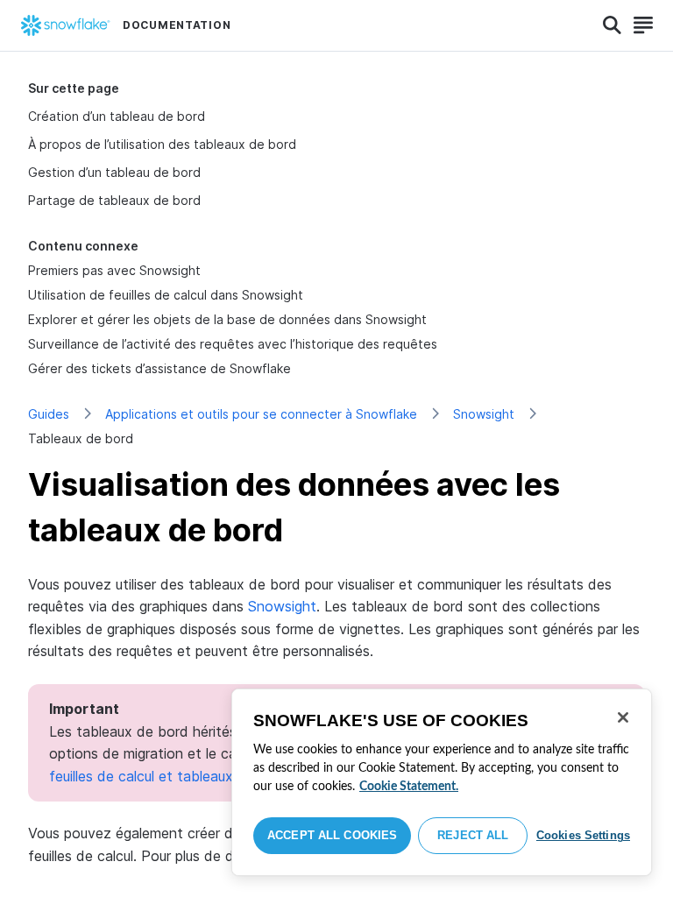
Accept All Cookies (332, 835)
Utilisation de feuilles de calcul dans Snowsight (165, 294)
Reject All (472, 835)
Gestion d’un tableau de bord (114, 172)
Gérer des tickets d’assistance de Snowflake (159, 368)
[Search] (612, 25)
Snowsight (483, 413)
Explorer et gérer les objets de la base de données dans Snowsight (227, 319)
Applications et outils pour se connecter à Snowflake (261, 413)
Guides (48, 413)
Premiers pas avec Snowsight (114, 270)
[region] (441, 782)
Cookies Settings (583, 835)
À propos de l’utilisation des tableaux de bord (162, 144)
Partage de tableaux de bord (114, 200)
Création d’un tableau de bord (116, 116)
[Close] (623, 717)
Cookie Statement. (408, 786)
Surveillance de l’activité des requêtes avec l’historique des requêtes (232, 343)
